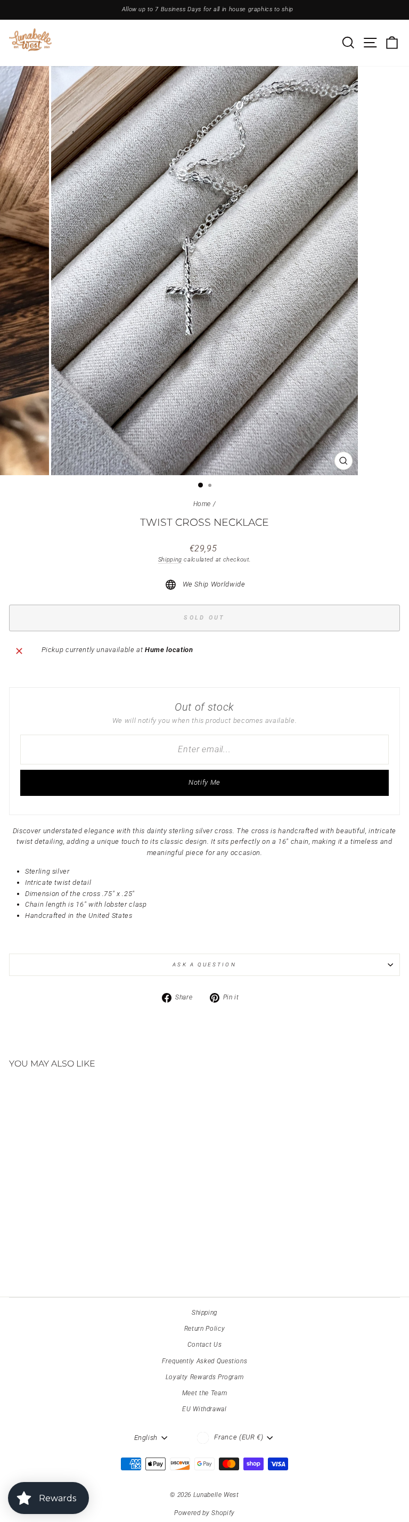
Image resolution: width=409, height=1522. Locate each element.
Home (202, 504)
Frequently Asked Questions (205, 1361)
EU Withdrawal (204, 1409)
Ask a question (204, 964)
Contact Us (204, 1344)
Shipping (170, 559)
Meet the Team (204, 1393)
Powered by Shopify (204, 1513)
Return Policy (204, 1328)
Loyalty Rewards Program (205, 1377)
